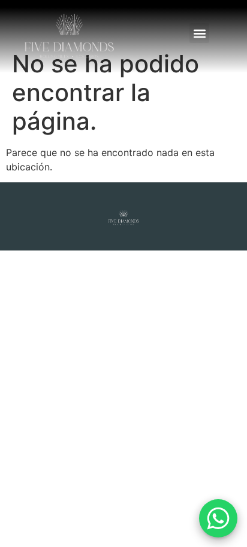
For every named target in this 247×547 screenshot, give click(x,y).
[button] (199, 33)
